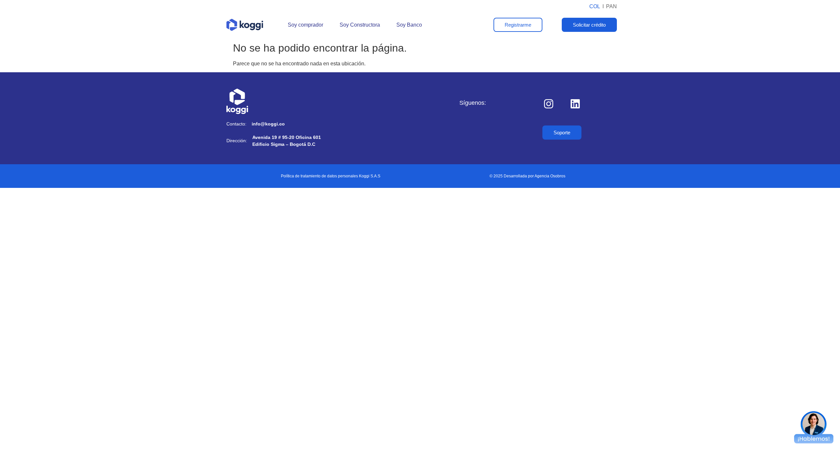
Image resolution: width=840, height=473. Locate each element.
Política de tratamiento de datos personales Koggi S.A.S (330, 176)
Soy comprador (305, 25)
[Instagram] (548, 104)
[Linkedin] (575, 104)
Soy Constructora (360, 25)
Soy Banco (409, 25)
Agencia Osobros (550, 176)
